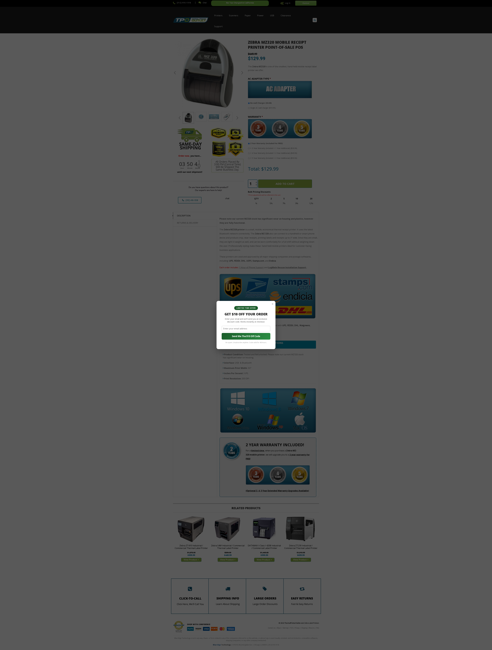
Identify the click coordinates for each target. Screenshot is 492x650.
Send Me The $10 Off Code (246, 336)
